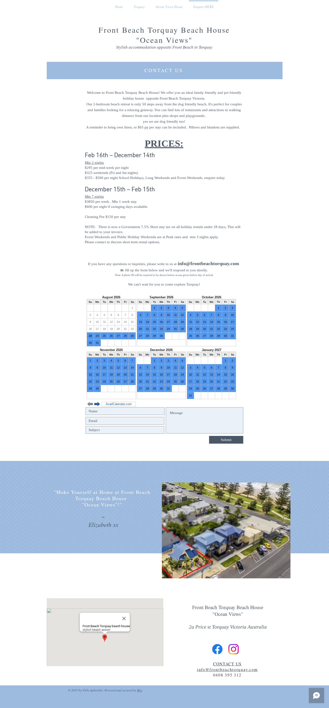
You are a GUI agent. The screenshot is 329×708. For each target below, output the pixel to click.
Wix (139, 690)
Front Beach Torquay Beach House (164, 30)
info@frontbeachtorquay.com (208, 263)
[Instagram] (233, 649)
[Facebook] (217, 649)
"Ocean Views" (164, 40)
